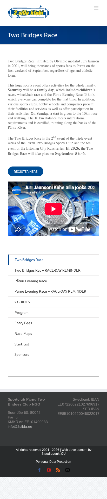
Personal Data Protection (53, 462)
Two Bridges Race (29, 259)
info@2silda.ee (20, 426)
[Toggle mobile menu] (96, 8)
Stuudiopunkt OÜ (54, 453)
